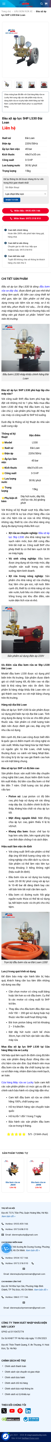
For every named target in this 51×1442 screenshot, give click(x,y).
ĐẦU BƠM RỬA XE (23, 11)
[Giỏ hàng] (47, 4)
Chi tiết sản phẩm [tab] (14, 278)
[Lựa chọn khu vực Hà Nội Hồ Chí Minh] (25, 194)
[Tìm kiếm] (41, 3)
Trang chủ (6, 11)
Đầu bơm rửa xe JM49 (13, 1183)
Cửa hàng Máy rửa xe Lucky (17, 1082)
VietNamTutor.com (30, 1438)
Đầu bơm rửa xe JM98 (38, 1183)
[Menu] (4, 3)
